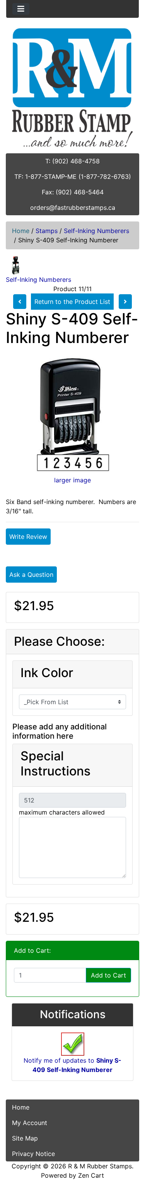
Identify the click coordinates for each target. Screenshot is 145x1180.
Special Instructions (55, 763)
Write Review (28, 536)
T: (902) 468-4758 (72, 161)
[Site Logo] (72, 87)
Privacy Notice (33, 1154)
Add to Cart (108, 975)
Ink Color (46, 672)
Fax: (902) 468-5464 (73, 192)
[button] (131, 1141)
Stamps (47, 231)
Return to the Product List (72, 301)
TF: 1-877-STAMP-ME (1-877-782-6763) (72, 176)
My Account (29, 1123)
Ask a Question (31, 574)
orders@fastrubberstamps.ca (72, 207)
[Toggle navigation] (20, 9)
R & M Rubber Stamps (100, 1166)
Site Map (25, 1138)
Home (20, 231)
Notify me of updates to (72, 1065)
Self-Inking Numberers (96, 231)
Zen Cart (91, 1175)
